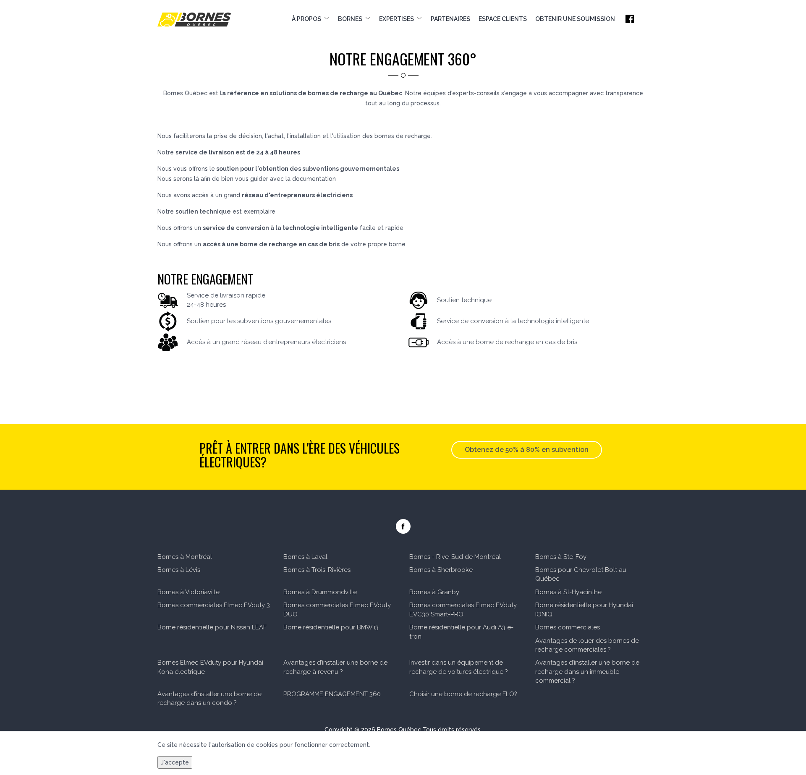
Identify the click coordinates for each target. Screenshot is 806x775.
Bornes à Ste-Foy (560, 557)
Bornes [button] (351, 19)
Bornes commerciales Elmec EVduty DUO (337, 609)
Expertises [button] (397, 19)
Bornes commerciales (567, 627)
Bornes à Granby (434, 592)
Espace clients (503, 19)
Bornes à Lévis (178, 570)
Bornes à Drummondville (320, 592)
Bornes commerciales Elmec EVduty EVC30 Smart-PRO (463, 609)
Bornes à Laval (305, 557)
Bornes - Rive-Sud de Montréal (455, 557)
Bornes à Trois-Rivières (317, 570)
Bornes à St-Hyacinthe (568, 592)
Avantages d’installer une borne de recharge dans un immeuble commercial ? (587, 671)
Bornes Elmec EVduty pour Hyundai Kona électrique (210, 667)
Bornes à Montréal (184, 557)
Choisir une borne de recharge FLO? (463, 694)
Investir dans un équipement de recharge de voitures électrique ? (458, 667)
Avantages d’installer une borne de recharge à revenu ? (335, 667)
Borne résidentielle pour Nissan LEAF (212, 627)
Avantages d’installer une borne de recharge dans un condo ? (209, 698)
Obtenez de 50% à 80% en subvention (527, 450)
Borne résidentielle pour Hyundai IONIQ (584, 609)
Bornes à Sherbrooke (441, 570)
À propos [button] (308, 19)
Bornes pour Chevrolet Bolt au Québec (580, 574)
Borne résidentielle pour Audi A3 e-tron (461, 632)
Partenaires (450, 19)
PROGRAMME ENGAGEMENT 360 (332, 694)
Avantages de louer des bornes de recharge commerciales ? (587, 645)
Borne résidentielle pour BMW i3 (331, 627)
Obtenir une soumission (575, 19)
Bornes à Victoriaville (188, 592)
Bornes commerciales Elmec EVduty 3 (213, 605)
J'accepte (175, 762)
